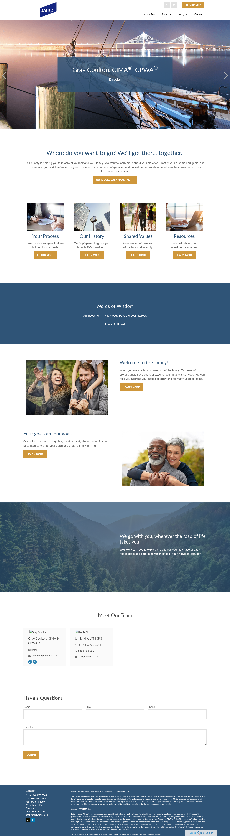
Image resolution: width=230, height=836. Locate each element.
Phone (151, 707)
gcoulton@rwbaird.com (44, 655)
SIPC (128, 829)
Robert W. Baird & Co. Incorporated (96, 829)
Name (26, 707)
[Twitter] (167, 5)
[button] (149, 14)
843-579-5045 (40, 795)
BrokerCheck (125, 791)
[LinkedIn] (174, 5)
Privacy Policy (122, 834)
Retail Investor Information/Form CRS (101, 834)
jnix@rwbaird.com (88, 656)
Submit (31, 755)
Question (28, 727)
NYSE (120, 829)
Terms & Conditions (78, 834)
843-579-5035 (86, 651)
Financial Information (137, 834)
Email (89, 707)
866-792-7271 (43, 798)
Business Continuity (153, 834)
